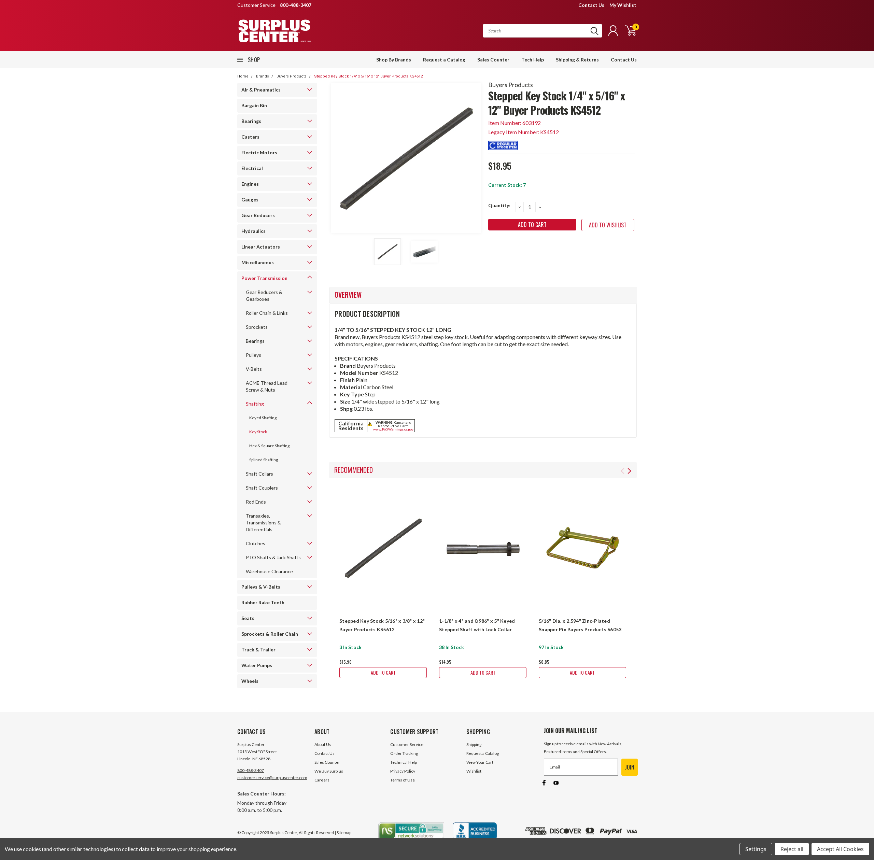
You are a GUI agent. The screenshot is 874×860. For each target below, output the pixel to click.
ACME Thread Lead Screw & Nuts (266, 386)
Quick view (383, 548)
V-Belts (254, 369)
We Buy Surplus (328, 771)
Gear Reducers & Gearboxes (264, 295)
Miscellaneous (257, 262)
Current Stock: (507, 185)
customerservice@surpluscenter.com (272, 777)
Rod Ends (256, 502)
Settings (755, 849)
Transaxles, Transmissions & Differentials (263, 522)
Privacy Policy (402, 771)
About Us (322, 744)
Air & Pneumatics (261, 90)
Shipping (473, 744)
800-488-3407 (250, 770)
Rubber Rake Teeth (262, 602)
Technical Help (403, 762)
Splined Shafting (263, 459)
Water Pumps (256, 665)
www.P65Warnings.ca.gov (393, 429)
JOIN (629, 767)
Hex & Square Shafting (269, 445)
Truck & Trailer (258, 649)
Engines (250, 184)
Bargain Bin (254, 105)
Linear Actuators (260, 247)
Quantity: (499, 205)
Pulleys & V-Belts (260, 587)
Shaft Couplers (262, 488)
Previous (337, 158)
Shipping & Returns (577, 59)
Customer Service (406, 744)
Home (243, 76)
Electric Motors (259, 152)
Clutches (255, 543)
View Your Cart (479, 762)
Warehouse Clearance (269, 571)
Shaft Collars (259, 474)
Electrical (252, 168)
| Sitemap (343, 832)
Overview (348, 295)
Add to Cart (383, 672)
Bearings (251, 121)
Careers (321, 780)
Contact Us (591, 5)
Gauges (249, 199)
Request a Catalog (444, 59)
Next (474, 158)
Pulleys (253, 355)
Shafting (255, 404)
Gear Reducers (258, 215)
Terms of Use (402, 780)
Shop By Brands (393, 59)
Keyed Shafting (263, 417)
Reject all (791, 849)
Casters (250, 137)
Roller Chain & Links (267, 313)
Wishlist (473, 771)
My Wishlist (622, 5)
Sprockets (257, 327)
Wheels (249, 681)
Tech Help (532, 59)
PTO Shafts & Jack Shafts (273, 557)
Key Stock (258, 431)
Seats (247, 618)
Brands (262, 76)
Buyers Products (292, 76)
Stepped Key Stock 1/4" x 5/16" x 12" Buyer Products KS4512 (368, 76)
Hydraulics (253, 231)
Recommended (353, 470)
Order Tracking (404, 753)
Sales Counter (493, 59)
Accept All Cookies (840, 849)
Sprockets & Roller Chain (269, 634)
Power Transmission (264, 278)
